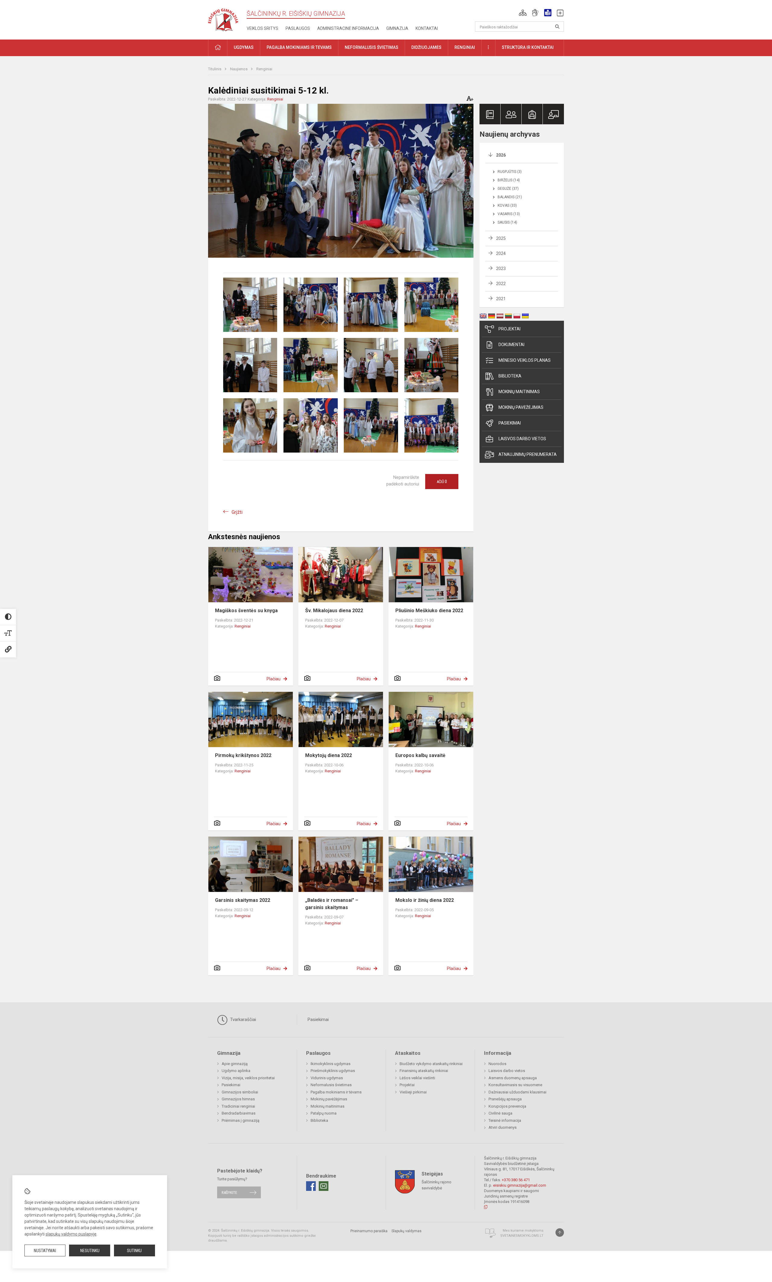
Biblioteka (509, 376)
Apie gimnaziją (235, 1063)
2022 (501, 283)
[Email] (323, 1186)
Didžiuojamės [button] (426, 47)
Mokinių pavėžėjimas (520, 407)
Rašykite (229, 1192)
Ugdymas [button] (244, 47)
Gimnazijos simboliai (240, 1092)
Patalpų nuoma (324, 1113)
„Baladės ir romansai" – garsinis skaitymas (331, 903)
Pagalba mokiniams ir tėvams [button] (299, 47)
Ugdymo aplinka (236, 1070)
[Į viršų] (559, 1232)
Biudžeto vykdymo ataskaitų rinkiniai (431, 1063)
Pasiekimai (509, 423)
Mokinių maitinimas (519, 391)
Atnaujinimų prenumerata (527, 454)
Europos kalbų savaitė (420, 755)
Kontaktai (427, 28)
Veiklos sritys (262, 28)
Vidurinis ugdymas (327, 1078)
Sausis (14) (507, 222)
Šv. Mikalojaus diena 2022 (334, 610)
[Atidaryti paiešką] (557, 26)
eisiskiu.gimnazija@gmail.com (519, 1185)
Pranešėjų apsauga (505, 1099)
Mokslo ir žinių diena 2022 (424, 900)
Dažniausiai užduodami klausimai (517, 1092)
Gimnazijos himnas (238, 1099)
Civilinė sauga (500, 1113)
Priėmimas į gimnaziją (240, 1120)
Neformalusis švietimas (331, 1085)
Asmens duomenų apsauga (513, 1078)
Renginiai (264, 69)
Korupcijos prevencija (507, 1106)
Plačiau (273, 678)
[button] (523, 12)
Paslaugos (298, 28)
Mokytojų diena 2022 (328, 755)
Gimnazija (397, 28)
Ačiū (442, 481)
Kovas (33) (507, 205)
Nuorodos (497, 1063)
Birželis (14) (509, 180)
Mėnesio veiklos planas (524, 360)
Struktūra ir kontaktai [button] (528, 47)
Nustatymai (45, 1250)
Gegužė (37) (508, 188)
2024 (501, 253)
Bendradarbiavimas (238, 1113)
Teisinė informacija (505, 1120)
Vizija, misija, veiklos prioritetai (248, 1078)
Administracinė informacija (348, 28)
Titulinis (215, 69)
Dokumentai (511, 344)
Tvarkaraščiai (242, 1019)
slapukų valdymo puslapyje (71, 1234)
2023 (501, 268)
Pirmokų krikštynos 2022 (243, 755)
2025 (501, 238)
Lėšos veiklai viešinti (417, 1078)
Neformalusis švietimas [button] (371, 47)
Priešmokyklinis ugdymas (333, 1070)
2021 (501, 298)
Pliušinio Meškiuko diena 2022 (429, 610)
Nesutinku (90, 1250)
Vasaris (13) (509, 214)
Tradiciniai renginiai (238, 1106)
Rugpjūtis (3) (510, 172)
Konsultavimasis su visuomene (515, 1085)
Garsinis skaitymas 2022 (242, 900)
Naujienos (239, 69)
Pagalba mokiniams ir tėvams (336, 1092)
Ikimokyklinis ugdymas (330, 1063)
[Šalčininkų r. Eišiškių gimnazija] (223, 18)
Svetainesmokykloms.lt (521, 1236)
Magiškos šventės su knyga (246, 610)
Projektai (509, 328)
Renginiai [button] (464, 47)
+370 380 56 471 (516, 1180)
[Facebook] (311, 1186)
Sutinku (134, 1250)
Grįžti (237, 512)
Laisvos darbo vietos (522, 438)
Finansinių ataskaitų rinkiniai (424, 1070)
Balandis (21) (510, 197)
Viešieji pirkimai (413, 1092)
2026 (501, 155)
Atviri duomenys (503, 1127)
